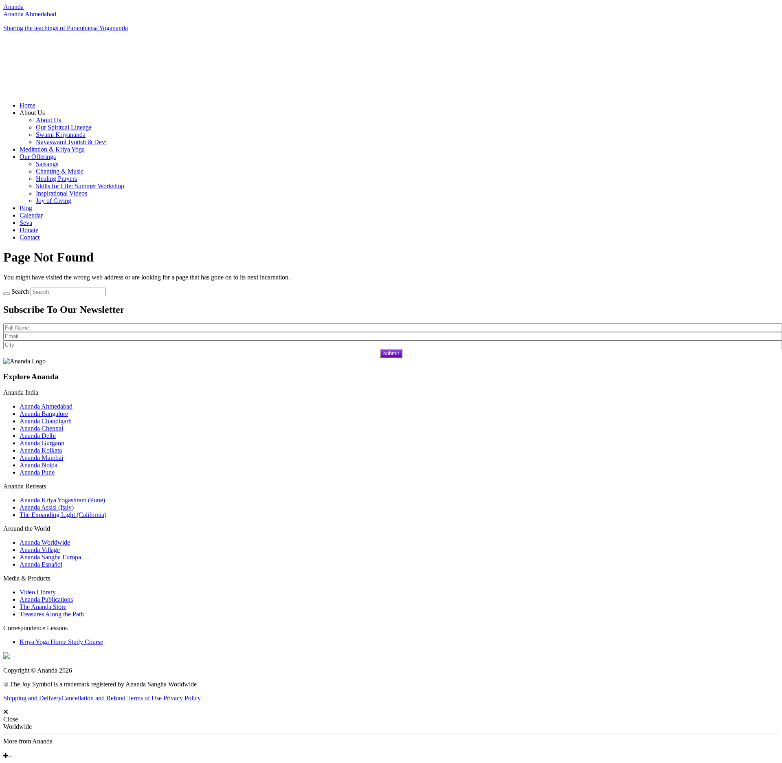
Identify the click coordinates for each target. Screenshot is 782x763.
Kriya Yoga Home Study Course (61, 641)
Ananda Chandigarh (46, 421)
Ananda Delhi (38, 435)
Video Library (38, 592)
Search (20, 291)
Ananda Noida (38, 465)
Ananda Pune (37, 472)
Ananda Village (40, 549)
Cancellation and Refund (93, 698)
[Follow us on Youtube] (11, 748)
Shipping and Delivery (32, 698)
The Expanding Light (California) (63, 514)
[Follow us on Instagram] (17, 748)
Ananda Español (41, 564)
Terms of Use (144, 698)
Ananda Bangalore (44, 413)
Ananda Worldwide (45, 542)
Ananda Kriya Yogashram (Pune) (62, 500)
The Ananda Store (43, 606)
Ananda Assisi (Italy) (47, 507)
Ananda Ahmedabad (29, 14)
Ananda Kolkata (41, 450)
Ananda (13, 6)
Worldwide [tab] (17, 726)
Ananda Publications (46, 599)
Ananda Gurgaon (42, 443)
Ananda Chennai (41, 428)
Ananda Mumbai (41, 457)
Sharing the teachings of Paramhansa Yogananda (65, 27)
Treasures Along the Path (52, 614)
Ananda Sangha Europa (50, 557)
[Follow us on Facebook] (5, 748)
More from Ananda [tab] (28, 741)
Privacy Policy (182, 698)
